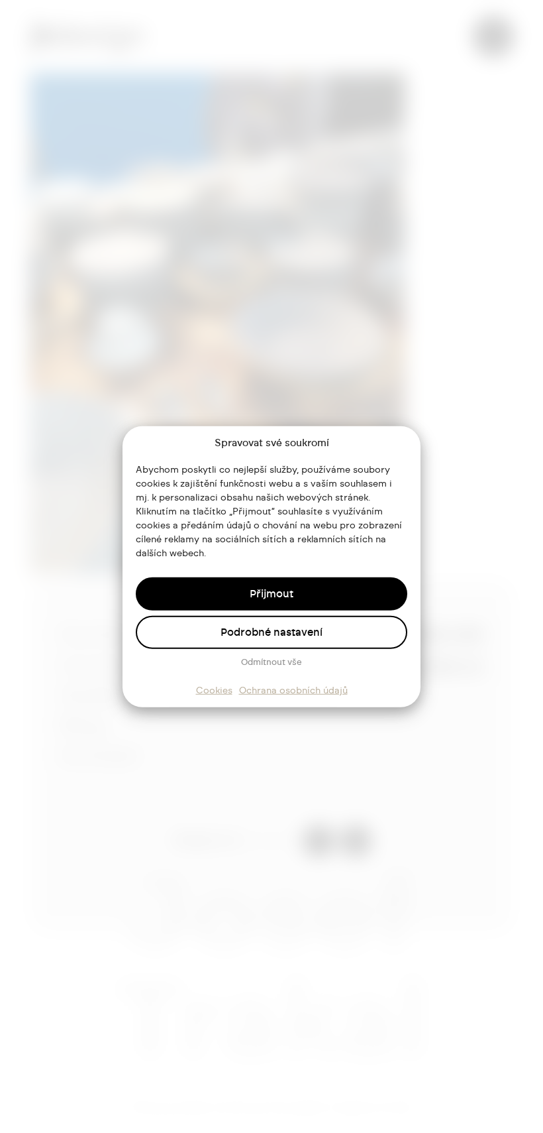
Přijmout (271, 593)
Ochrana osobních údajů (293, 690)
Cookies (214, 690)
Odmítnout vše (271, 662)
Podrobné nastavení (271, 631)
